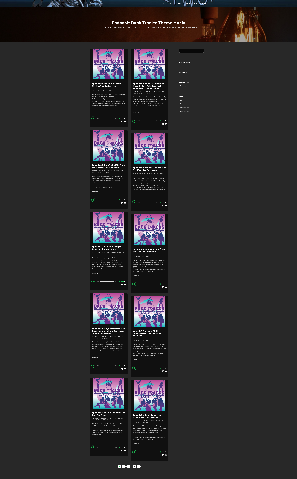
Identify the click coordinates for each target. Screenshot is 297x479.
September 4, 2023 (96, 170)
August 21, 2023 (137, 173)
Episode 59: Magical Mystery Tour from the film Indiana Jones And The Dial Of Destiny (108, 330)
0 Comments (108, 90)
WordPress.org (184, 111)
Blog (195, 3)
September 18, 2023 (97, 89)
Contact (203, 3)
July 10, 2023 (95, 418)
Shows (188, 3)
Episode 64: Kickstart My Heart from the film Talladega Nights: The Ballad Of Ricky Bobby (148, 85)
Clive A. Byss (107, 89)
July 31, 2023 (136, 255)
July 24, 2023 (95, 336)
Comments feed (184, 108)
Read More (95, 110)
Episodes (179, 3)
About (172, 3)
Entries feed (183, 104)
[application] (108, 118)
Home (164, 3)
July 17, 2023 (136, 339)
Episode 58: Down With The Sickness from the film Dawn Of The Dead (148, 333)
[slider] (123, 119)
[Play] (93, 118)
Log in (182, 100)
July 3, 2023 (136, 420)
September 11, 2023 (138, 91)
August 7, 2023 (96, 252)
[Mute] (119, 118)
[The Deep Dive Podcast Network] (93, 3)
